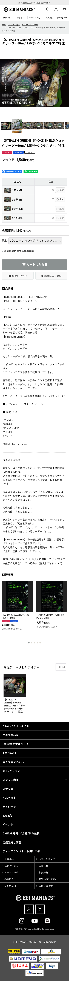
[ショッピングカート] (64, 9)
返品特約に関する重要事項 (19, 251)
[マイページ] (56, 9)
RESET (62, 667)
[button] (48, 9)
